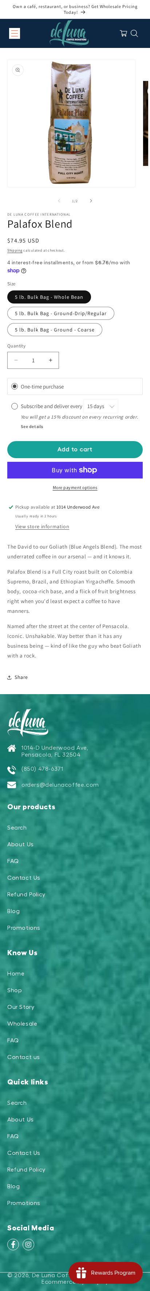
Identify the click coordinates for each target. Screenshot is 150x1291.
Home (15, 974)
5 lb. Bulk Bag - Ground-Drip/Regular (61, 313)
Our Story (20, 1007)
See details (32, 426)
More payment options (75, 487)
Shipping (15, 250)
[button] (14, 33)
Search (17, 828)
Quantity (16, 346)
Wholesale (22, 1024)
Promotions (23, 928)
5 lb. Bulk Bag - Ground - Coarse (55, 329)
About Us (20, 844)
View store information (42, 526)
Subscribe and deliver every (52, 406)
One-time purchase (42, 386)
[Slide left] (59, 201)
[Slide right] (91, 201)
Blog (13, 911)
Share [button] (21, 677)
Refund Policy (26, 894)
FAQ (13, 861)
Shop (14, 990)
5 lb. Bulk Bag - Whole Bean (49, 297)
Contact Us (23, 878)
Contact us (23, 1057)
